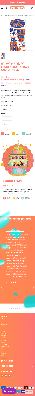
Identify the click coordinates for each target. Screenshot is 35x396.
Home (3, 14)
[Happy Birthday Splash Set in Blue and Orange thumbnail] (2, 56)
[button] (17, 80)
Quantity (4, 113)
